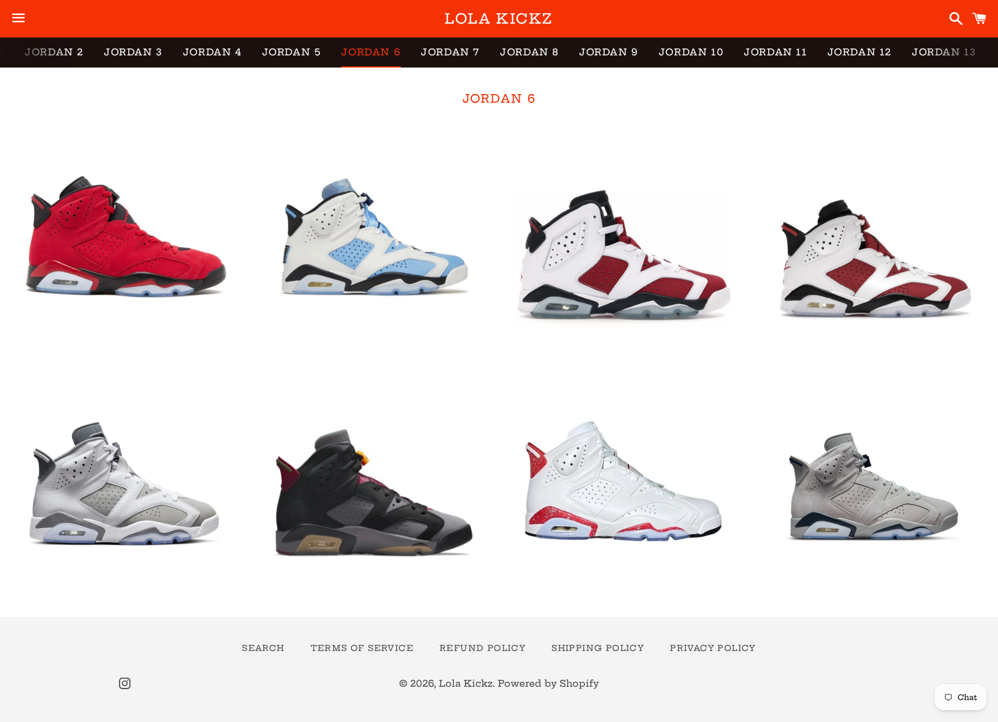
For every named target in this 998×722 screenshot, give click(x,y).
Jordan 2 (54, 52)
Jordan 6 (371, 52)
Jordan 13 (944, 52)
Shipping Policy (598, 648)
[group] (125, 250)
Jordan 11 (775, 52)
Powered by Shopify (548, 683)
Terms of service (362, 648)
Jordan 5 (292, 52)
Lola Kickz (499, 18)
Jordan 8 (529, 52)
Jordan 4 (212, 52)
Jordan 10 (691, 52)
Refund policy (483, 648)
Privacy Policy (713, 648)
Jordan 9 (609, 52)
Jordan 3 (133, 52)
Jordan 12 (860, 52)
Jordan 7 (450, 52)
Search (263, 648)
